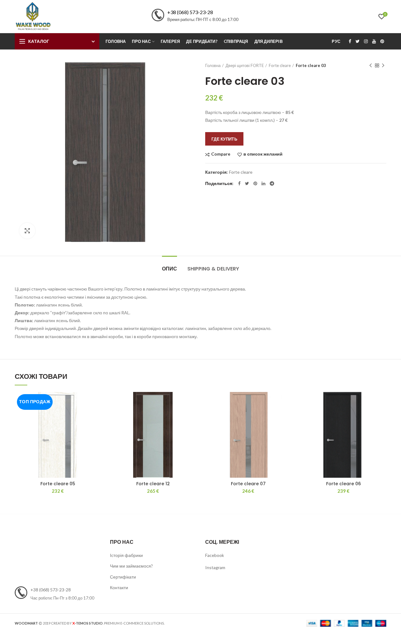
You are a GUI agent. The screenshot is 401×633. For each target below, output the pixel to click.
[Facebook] (349, 41)
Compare (220, 154)
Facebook (214, 555)
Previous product (370, 65)
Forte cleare (280, 65)
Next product (383, 65)
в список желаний (263, 154)
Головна (213, 65)
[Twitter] (357, 41)
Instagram (215, 567)
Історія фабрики (126, 555)
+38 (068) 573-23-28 (190, 12)
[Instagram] (366, 41)
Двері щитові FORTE (245, 65)
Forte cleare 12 (153, 483)
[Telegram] (272, 183)
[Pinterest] (382, 41)
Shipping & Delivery (213, 268)
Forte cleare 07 (248, 483)
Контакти (119, 587)
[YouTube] (374, 41)
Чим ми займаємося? (131, 566)
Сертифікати (123, 576)
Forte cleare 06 (343, 483)
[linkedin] (263, 183)
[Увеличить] (27, 231)
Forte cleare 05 (57, 483)
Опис (169, 268)
